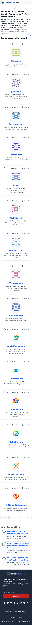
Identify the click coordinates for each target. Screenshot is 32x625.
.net (6, 361)
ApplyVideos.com (16, 346)
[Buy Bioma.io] (16, 177)
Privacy (8, 621)
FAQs (13, 621)
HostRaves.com (16, 474)
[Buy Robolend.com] (16, 242)
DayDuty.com (16, 218)
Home (4, 8)
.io (6, 168)
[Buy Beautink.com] (16, 307)
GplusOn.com (16, 442)
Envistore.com (16, 124)
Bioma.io (16, 185)
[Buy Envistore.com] (16, 116)
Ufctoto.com (16, 155)
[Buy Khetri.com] (16, 53)
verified (25, 36)
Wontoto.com (16, 283)
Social (28, 621)
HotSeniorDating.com (16, 505)
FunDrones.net (16, 379)
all (30, 36)
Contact (23, 621)
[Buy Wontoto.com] (16, 275)
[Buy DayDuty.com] (16, 210)
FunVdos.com (16, 409)
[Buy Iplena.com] (16, 83)
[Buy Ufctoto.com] (16, 146)
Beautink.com (16, 315)
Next (28, 517)
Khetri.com (16, 61)
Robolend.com (16, 250)
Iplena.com (16, 91)
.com (6, 44)
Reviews (18, 621)
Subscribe (16, 596)
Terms (3, 621)
